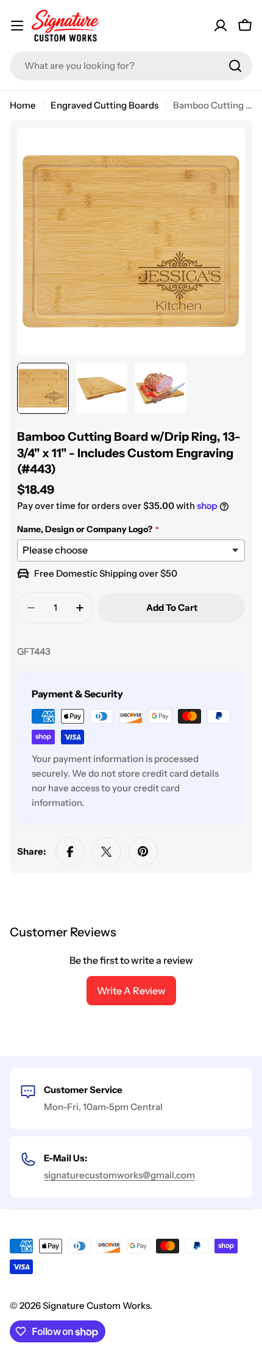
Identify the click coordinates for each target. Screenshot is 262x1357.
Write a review (131, 991)
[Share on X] (106, 851)
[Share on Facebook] (70, 851)
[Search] (235, 66)
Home (23, 105)
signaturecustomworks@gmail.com (119, 1175)
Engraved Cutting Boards (104, 105)
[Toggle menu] (17, 25)
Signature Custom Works (96, 1305)
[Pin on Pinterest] (143, 851)
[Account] (220, 25)
